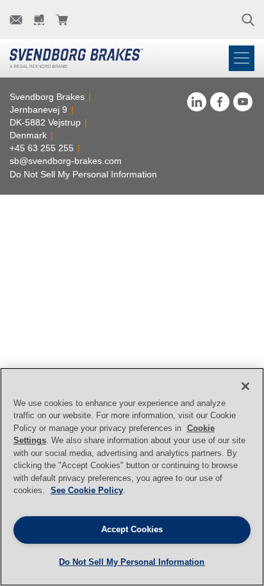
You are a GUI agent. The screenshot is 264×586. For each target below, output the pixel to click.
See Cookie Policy (87, 490)
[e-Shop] (62, 19)
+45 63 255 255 (42, 148)
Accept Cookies (132, 529)
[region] (132, 477)
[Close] (245, 386)
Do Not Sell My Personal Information (83, 174)
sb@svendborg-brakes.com (66, 161)
